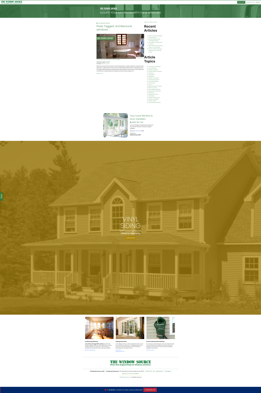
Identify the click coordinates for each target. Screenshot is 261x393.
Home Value (151, 83)
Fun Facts (151, 73)
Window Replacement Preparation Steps (154, 39)
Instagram (168, 371)
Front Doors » (119, 350)
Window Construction (154, 97)
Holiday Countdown (153, 78)
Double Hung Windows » (90, 350)
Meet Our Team (152, 88)
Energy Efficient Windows (155, 71)
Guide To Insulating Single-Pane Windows (155, 36)
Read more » (100, 73)
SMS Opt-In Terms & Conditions (130, 373)
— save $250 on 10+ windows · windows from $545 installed (125, 389)
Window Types (105, 63)
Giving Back (151, 74)
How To (150, 84)
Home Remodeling (153, 81)
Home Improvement (153, 79)
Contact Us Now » (150, 350)
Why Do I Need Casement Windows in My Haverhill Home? (155, 50)
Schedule (130, 238)
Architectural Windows (154, 66)
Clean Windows (152, 68)
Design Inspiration (153, 70)
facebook (160, 371)
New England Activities (154, 89)
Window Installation (153, 99)
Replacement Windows (154, 91)
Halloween (151, 76)
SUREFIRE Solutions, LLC (125, 377)
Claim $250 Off (150, 390)
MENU (257, 2)
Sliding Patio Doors (153, 94)
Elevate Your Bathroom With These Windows (130, 12)
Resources (151, 92)
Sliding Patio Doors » (120, 351)
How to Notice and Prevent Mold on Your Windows (155, 46)
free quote (138, 131)
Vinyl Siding (151, 96)
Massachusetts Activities (155, 86)
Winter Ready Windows (154, 102)
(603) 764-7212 (137, 122)
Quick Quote (241, 2)
